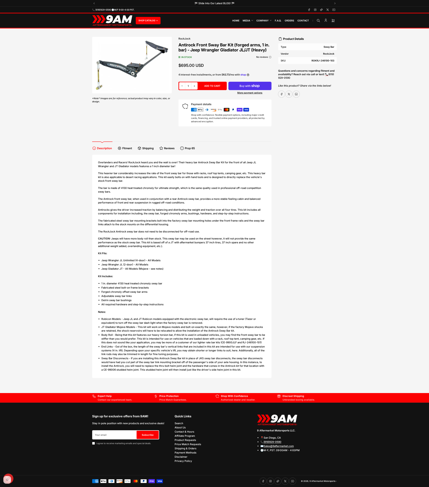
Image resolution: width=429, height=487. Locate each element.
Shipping (148, 148)
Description (104, 148)
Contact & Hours (184, 431)
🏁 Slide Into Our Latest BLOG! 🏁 (215, 3)
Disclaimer (181, 456)
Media (246, 20)
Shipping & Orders (185, 448)
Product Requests (185, 440)
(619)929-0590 (272, 441)
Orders (289, 20)
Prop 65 (190, 148)
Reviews (169, 148)
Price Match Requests (188, 444)
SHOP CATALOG (146, 20)
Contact (303, 20)
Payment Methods (185, 452)
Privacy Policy (183, 461)
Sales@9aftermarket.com (279, 446)
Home (235, 20)
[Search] (318, 20)
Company (262, 20)
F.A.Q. (278, 20)
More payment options (249, 92)
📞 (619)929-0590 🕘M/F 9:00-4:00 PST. (113, 9)
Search (179, 423)
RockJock (184, 38)
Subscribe (148, 434)
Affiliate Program (185, 435)
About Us (180, 427)
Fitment (127, 148)
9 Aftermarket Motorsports (322, 481)
